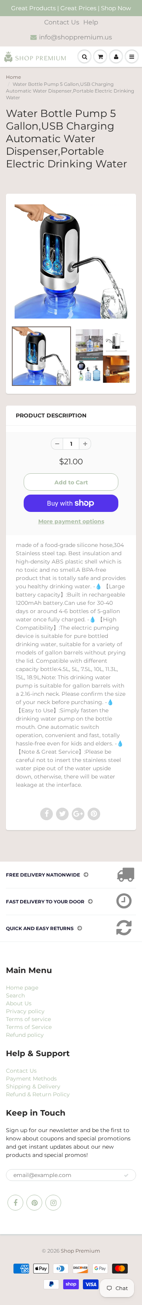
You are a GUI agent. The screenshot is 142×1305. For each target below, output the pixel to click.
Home (13, 77)
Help (90, 22)
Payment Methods (31, 1078)
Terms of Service (29, 1027)
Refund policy (25, 1034)
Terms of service (28, 1019)
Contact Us (61, 22)
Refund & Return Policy (38, 1094)
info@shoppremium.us (75, 37)
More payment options (71, 521)
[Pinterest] (34, 1202)
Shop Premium (80, 1251)
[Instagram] (53, 1202)
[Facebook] (15, 1202)
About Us (19, 1003)
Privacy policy (25, 1011)
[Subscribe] (126, 1175)
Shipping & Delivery (33, 1086)
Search (15, 995)
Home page (22, 987)
